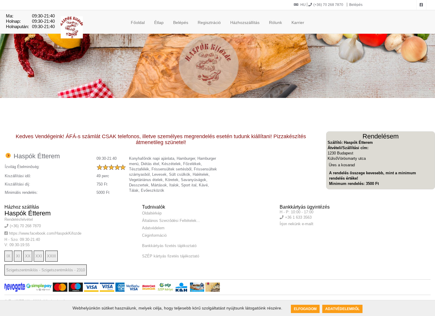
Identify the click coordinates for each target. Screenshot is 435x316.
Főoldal (138, 22)
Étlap (159, 22)
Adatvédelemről (342, 309)
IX (8, 256)
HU (303, 5)
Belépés (355, 5)
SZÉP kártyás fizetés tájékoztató (170, 256)
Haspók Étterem (27, 213)
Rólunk (275, 22)
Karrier (297, 22)
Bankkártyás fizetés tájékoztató (169, 246)
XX (27, 256)
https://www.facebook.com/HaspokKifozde (44, 233)
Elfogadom (305, 309)
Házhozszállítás (245, 22)
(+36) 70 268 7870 (328, 5)
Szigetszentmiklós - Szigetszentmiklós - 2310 (45, 270)
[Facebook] (421, 5)
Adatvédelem (153, 228)
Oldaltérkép (152, 213)
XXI (39, 256)
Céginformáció (154, 235)
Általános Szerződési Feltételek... (171, 220)
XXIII (51, 256)
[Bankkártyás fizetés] (14, 287)
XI (18, 256)
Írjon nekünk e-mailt (296, 224)
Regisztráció (209, 22)
